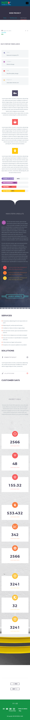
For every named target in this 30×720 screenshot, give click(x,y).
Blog (20, 710)
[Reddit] (22, 673)
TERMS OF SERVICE (22, 708)
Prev (16, 684)
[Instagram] (16, 703)
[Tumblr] (16, 673)
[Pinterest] (14, 673)
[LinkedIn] (19, 673)
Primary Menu (27, 3)
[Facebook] (8, 673)
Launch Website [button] (15, 296)
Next (14, 689)
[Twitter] (11, 673)
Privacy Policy (12, 710)
